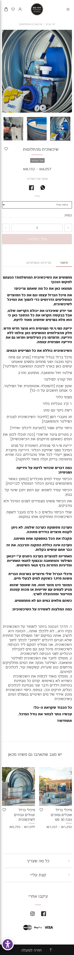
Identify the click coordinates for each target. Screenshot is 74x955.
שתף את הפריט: (37, 179)
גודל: (37, 196)
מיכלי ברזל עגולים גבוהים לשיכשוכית (24, 815)
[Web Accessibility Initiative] (7, 944)
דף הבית (50, 24)
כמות (68, 215)
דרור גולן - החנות (37, 9)
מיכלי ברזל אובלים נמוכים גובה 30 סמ (61, 815)
